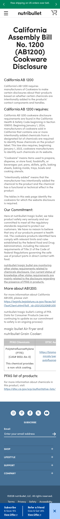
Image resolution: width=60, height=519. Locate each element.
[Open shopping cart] (54, 13)
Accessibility (46, 501)
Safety (32, 501)
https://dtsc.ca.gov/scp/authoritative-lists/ (30, 389)
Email (7, 428)
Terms (11, 501)
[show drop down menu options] (6, 13)
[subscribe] (54, 434)
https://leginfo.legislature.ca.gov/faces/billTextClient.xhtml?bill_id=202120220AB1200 (30, 303)
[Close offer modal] (54, 511)
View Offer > (11, 514)
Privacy (22, 501)
